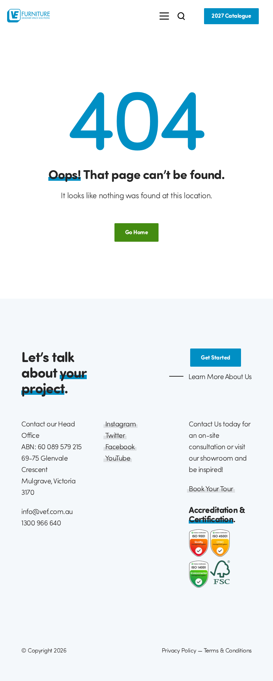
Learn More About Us (219, 376)
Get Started (215, 357)
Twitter (115, 435)
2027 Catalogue (231, 16)
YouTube (117, 458)
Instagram (120, 423)
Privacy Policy (179, 650)
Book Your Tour (211, 488)
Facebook (120, 446)
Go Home (136, 232)
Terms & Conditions (228, 650)
